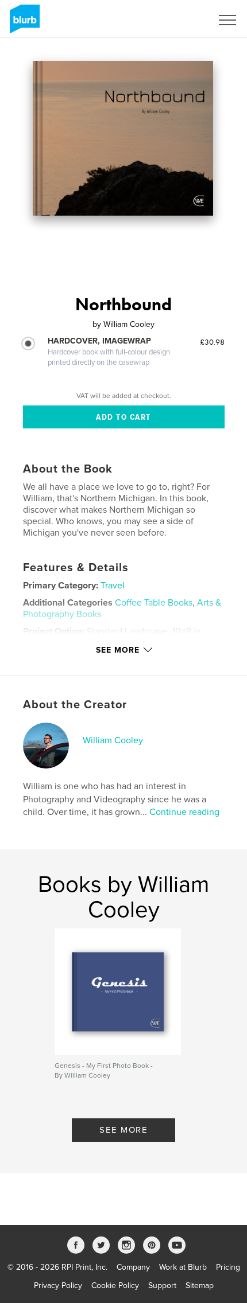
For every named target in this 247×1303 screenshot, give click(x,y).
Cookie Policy (115, 1285)
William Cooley (113, 740)
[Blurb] (22, 23)
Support (162, 1285)
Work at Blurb (183, 1267)
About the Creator (75, 705)
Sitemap (200, 1285)
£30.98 (212, 342)
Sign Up (182, 20)
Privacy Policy (58, 1285)
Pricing (228, 1267)
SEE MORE (123, 1130)
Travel (113, 585)
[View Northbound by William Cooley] (123, 138)
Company (133, 1267)
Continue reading (184, 812)
